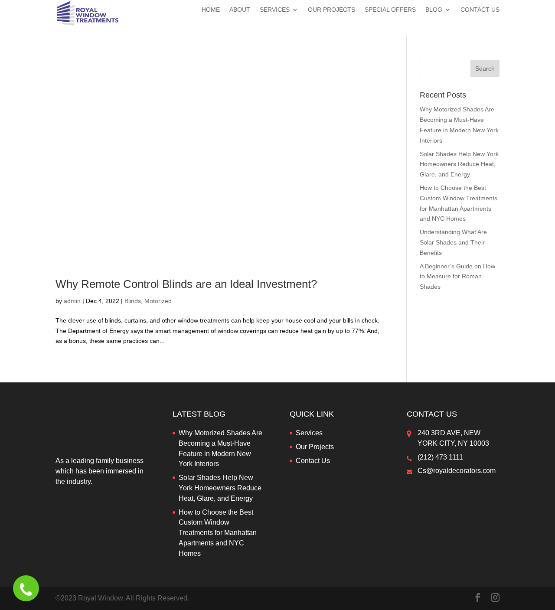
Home (211, 10)
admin (72, 300)
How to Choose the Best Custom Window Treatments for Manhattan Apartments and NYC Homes (218, 533)
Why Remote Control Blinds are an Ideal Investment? (186, 283)
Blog (433, 10)
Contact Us (480, 10)
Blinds (132, 300)
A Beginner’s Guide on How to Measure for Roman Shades (457, 276)
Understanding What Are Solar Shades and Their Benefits (453, 242)
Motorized (158, 300)
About (239, 10)
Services (275, 10)
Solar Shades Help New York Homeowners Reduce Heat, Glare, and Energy (459, 164)
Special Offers (390, 10)
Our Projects (331, 10)
